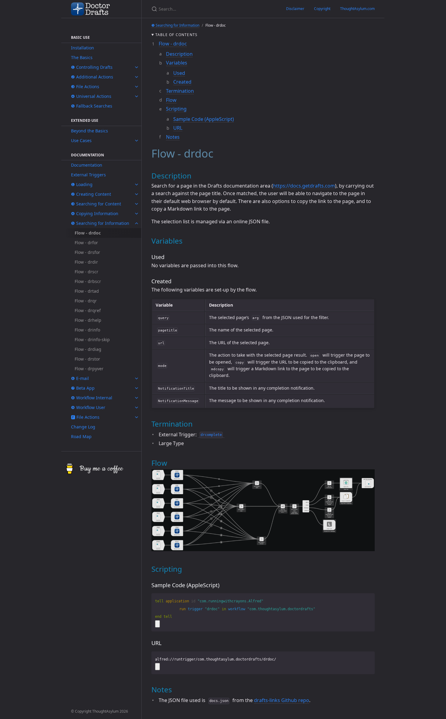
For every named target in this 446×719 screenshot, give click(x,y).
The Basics (82, 57)
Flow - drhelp (88, 320)
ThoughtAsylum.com (357, 8)
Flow (171, 100)
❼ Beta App (83, 388)
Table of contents (176, 34)
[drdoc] (263, 549)
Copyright (322, 8)
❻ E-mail (80, 378)
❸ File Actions (85, 86)
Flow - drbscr (88, 281)
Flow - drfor (86, 242)
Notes (173, 137)
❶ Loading (82, 184)
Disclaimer (295, 8)
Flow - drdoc (173, 43)
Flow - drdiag (88, 349)
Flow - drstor (87, 359)
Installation (82, 48)
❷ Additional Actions (92, 77)
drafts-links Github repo (281, 700)
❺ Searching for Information (100, 223)
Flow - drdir (86, 262)
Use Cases (81, 140)
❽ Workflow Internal (91, 398)
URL (177, 128)
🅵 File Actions (85, 417)
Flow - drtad (87, 291)
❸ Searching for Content (96, 204)
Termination (180, 91)
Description (179, 54)
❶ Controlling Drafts (92, 67)
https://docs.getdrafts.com (304, 185)
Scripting (176, 108)
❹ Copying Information (94, 213)
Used (179, 73)
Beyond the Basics (89, 131)
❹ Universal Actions (91, 96)
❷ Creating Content (91, 194)
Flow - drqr (86, 301)
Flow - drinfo (87, 330)
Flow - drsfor (87, 252)
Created (182, 81)
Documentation (86, 165)
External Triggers (88, 175)
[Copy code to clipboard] (157, 623)
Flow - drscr (86, 272)
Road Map (81, 436)
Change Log (83, 427)
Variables (176, 62)
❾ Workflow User (88, 407)
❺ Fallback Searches (91, 106)
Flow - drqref (88, 310)
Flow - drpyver (89, 368)
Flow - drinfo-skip (92, 339)
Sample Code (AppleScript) (203, 119)
